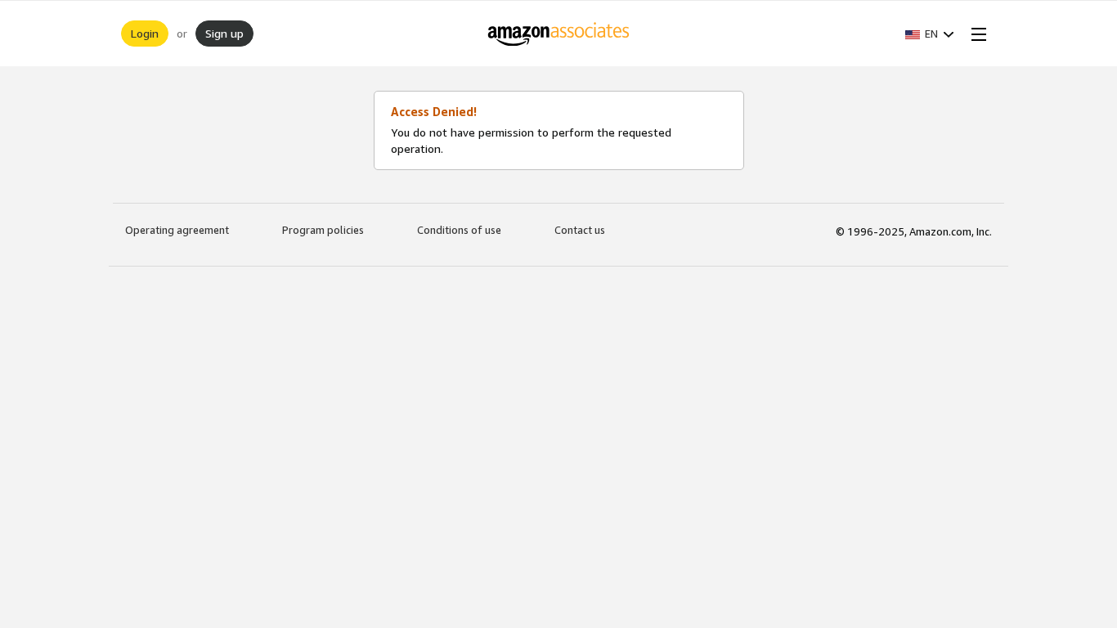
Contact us (579, 229)
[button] (929, 33)
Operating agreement (177, 229)
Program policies (323, 229)
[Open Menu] (975, 33)
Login (145, 33)
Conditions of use (459, 229)
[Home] (558, 33)
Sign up (224, 33)
